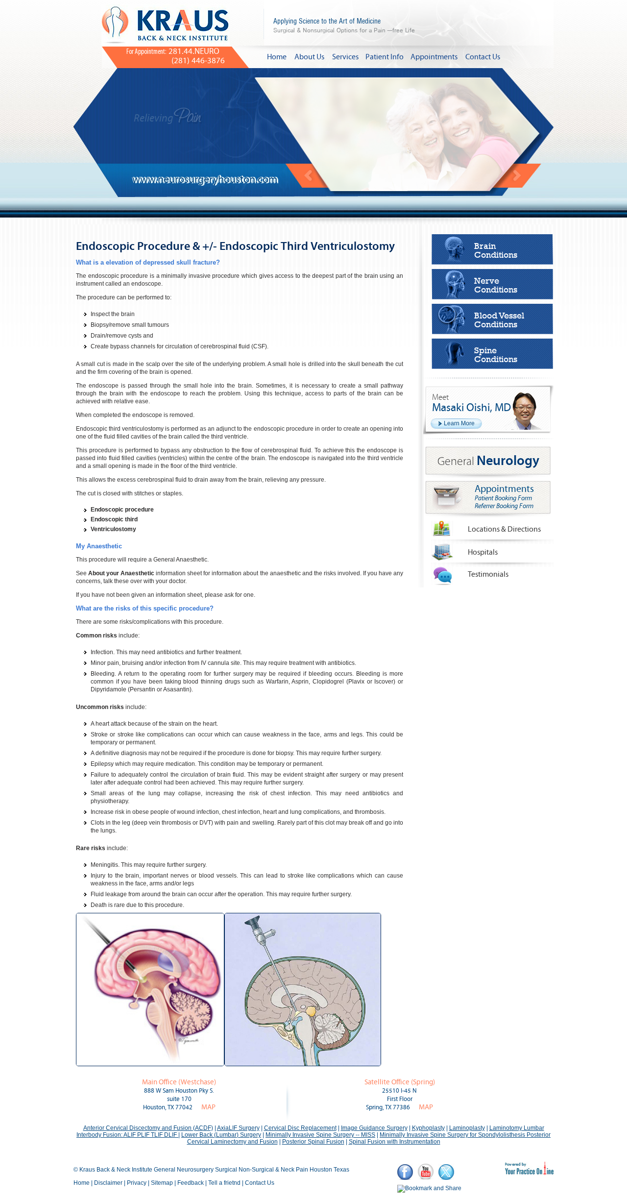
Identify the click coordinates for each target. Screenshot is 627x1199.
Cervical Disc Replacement (300, 1128)
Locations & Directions (504, 529)
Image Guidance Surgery (374, 1128)
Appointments (434, 56)
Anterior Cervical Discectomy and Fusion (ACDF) (148, 1128)
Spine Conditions (495, 354)
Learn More (459, 423)
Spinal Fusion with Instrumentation (394, 1141)
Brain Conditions (495, 250)
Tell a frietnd (224, 1182)
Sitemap (162, 1182)
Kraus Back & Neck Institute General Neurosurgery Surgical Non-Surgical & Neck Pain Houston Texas (214, 1169)
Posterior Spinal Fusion (313, 1141)
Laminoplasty (467, 1128)
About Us (309, 56)
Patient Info (384, 56)
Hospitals (483, 552)
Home (277, 56)
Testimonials (488, 574)
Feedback (190, 1182)
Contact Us (482, 56)
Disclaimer (108, 1182)
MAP (208, 1107)
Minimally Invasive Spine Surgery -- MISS (320, 1134)
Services (345, 56)
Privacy (136, 1182)
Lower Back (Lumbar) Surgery (221, 1134)
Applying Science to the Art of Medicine (344, 25)
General (488, 461)
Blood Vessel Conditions (499, 320)
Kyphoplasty (428, 1128)
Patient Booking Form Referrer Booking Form (504, 502)
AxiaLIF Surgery (238, 1128)
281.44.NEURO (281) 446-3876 (175, 56)
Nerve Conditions (495, 285)
